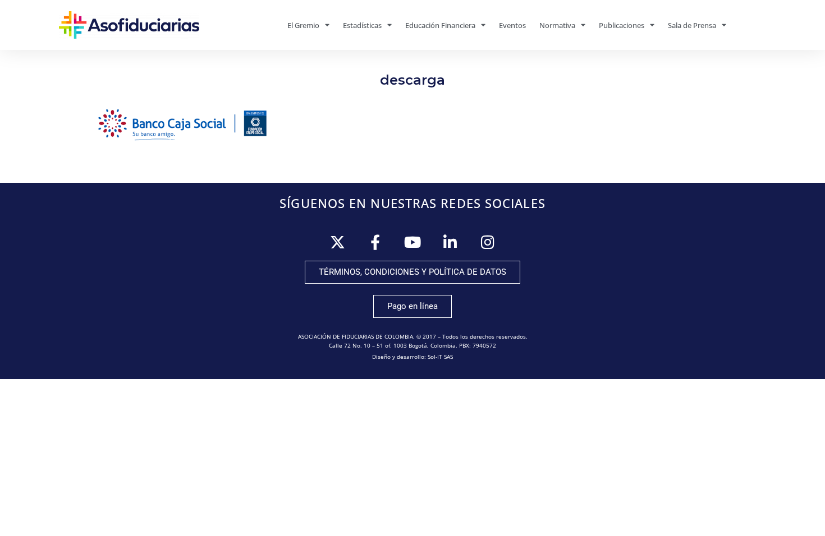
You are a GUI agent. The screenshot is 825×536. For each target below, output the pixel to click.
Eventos (512, 25)
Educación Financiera (440, 25)
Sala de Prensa (692, 25)
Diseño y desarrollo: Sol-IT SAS (412, 357)
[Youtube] (412, 241)
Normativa (557, 25)
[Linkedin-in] (450, 241)
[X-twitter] (337, 241)
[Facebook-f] (375, 241)
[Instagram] (488, 241)
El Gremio (303, 25)
